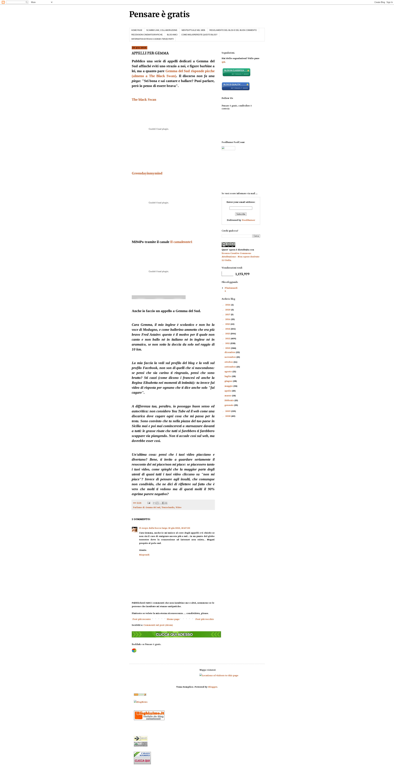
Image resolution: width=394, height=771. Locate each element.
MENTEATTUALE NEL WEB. (193, 30)
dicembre (230, 352)
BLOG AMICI (172, 35)
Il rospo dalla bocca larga (153, 527)
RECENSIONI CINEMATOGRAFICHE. (147, 35)
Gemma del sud (153, 507)
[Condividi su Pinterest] (166, 503)
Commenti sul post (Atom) (158, 624)
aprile (228, 390)
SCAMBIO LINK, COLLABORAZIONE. (162, 30)
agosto (228, 371)
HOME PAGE (136, 30)
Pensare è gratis (159, 14)
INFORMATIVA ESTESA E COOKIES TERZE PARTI (152, 39)
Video (178, 507)
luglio (228, 376)
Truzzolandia (167, 507)
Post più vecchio (204, 619)
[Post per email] (148, 502)
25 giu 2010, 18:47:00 (179, 527)
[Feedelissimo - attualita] (140, 694)
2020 (228, 309)
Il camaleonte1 (181, 242)
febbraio (229, 400)
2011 (227, 343)
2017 (228, 314)
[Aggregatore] (149, 719)
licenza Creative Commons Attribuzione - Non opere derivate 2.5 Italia (240, 257)
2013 (228, 333)
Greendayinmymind (147, 173)
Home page (173, 619)
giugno (229, 380)
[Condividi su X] (160, 503)
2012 (228, 338)
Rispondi (144, 554)
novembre (230, 356)
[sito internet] (236, 89)
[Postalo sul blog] (157, 503)
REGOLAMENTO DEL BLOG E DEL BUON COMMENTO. (233, 30)
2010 (228, 347)
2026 (228, 304)
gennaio (229, 404)
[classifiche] (176, 636)
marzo (228, 395)
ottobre (229, 361)
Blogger (212, 686)
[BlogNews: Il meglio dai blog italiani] (140, 701)
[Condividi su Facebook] (163, 503)
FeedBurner (248, 219)
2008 (228, 415)
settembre (230, 366)
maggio (229, 385)
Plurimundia (231, 289)
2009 (228, 410)
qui (223, 61)
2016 (228, 319)
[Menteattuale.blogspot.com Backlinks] (134, 651)
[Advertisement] (237, 171)
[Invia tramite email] (154, 503)
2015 (228, 323)
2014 (228, 328)
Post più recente (142, 619)
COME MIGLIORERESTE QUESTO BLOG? (199, 35)
